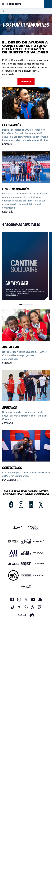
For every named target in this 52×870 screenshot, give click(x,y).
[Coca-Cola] (26, 586)
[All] (13, 553)
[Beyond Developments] (13, 541)
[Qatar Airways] (33, 527)
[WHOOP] (38, 553)
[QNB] (13, 564)
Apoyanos (26, 81)
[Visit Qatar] (26, 541)
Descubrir (7, 144)
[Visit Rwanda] (26, 553)
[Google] (38, 575)
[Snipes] (26, 564)
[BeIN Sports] (26, 575)
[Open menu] (48, 4)
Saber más (7, 212)
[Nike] (18, 527)
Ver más (6, 363)
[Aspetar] (38, 564)
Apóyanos (7, 423)
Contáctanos (9, 480)
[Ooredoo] (38, 541)
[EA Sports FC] (13, 575)
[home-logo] (11, 4)
